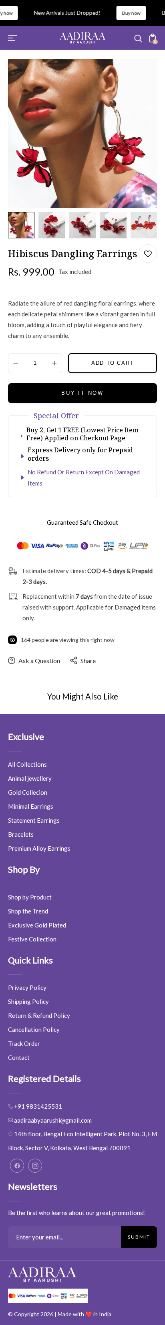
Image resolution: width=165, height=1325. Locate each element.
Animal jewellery (30, 778)
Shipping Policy (28, 1001)
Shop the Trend (28, 911)
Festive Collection (32, 939)
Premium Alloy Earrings (39, 848)
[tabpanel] (23, 225)
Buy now (122, 13)
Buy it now (82, 393)
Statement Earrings (34, 820)
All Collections (27, 764)
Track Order (24, 1043)
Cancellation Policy (34, 1029)
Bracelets (21, 834)
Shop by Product (30, 897)
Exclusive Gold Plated (37, 925)
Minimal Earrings (30, 806)
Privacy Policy (27, 987)
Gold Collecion (27, 792)
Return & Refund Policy (39, 1015)
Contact (19, 1057)
